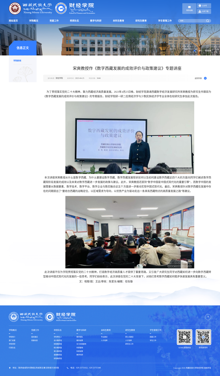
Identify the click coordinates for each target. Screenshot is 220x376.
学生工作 (153, 340)
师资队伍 (74, 21)
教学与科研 (95, 21)
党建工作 (54, 21)
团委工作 (153, 337)
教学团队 (80, 337)
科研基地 (80, 348)
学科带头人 (58, 337)
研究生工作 (129, 344)
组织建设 (34, 337)
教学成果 (80, 340)
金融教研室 (58, 355)
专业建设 (104, 337)
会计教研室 (58, 340)
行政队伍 (12, 348)
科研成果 (80, 351)
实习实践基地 (81, 344)
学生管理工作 (165, 21)
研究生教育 (141, 21)
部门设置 (12, 340)
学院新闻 (17, 61)
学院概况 (33, 21)
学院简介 (12, 337)
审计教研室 (58, 351)
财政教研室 (58, 344)
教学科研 (80, 355)
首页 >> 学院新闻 (205, 51)
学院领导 (12, 344)
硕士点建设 (129, 337)
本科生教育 (118, 21)
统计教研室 (58, 348)
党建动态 (34, 340)
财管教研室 (58, 358)
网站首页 (13, 21)
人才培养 (104, 340)
